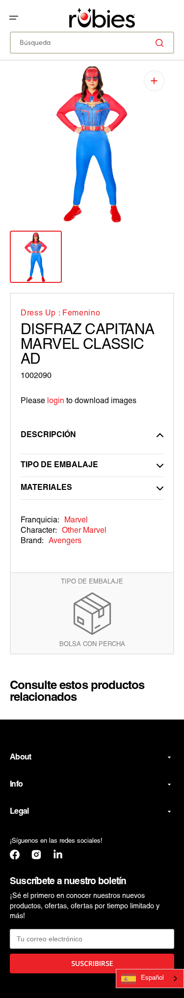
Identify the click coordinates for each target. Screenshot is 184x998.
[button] (14, 18)
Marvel (76, 520)
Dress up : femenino (60, 313)
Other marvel (84, 530)
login (55, 401)
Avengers (65, 541)
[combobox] (92, 43)
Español (152, 978)
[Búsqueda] (161, 43)
